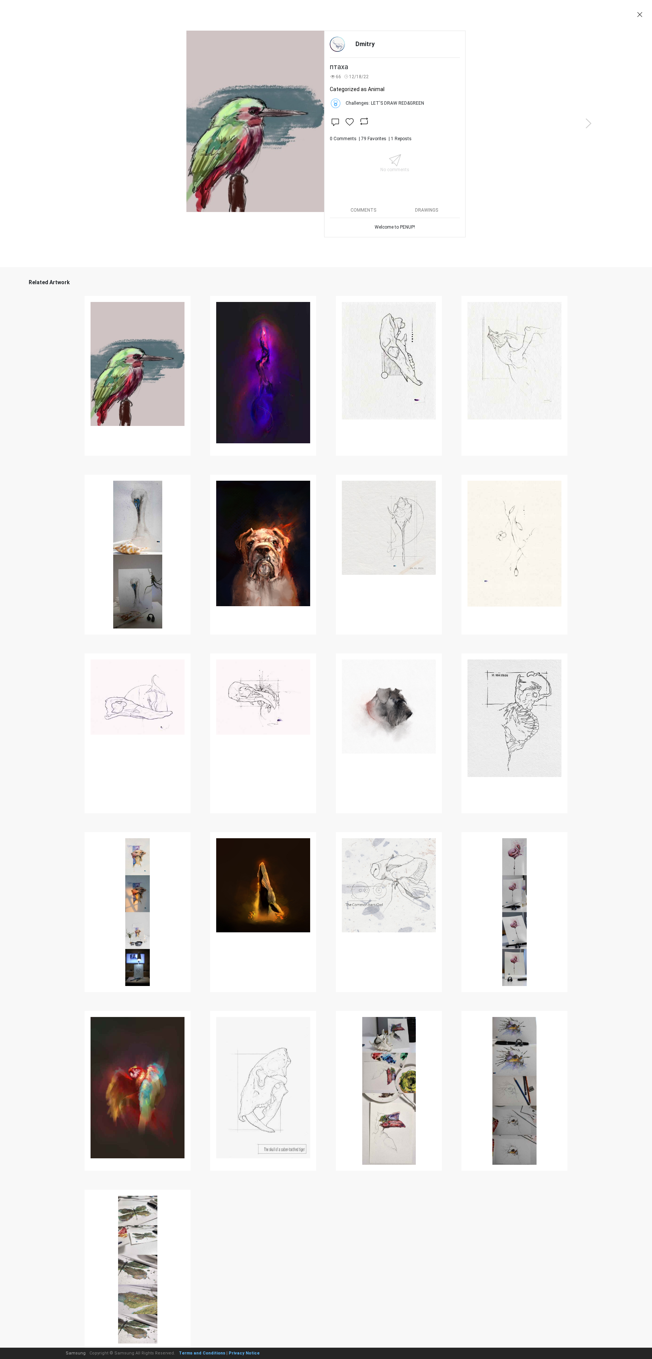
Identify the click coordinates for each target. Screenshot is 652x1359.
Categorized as (357, 89)
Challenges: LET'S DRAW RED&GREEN (385, 103)
